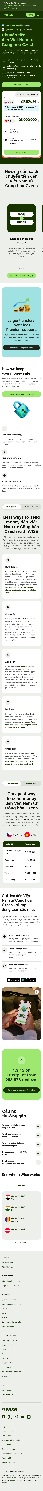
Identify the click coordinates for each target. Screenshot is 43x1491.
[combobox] (9, 102)
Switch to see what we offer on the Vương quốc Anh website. (20, 7)
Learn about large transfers (21, 348)
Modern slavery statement (12, 1453)
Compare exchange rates (12, 1322)
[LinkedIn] (29, 1417)
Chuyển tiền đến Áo (18, 1229)
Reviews (5, 1376)
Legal (4, 1427)
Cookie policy (7, 1436)
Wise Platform (7, 1267)
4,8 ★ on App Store (17, 25)
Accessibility (7, 1458)
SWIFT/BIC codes (8, 1309)
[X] (10, 1417)
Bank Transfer (12, 567)
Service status (7, 1395)
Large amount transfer (10, 1286)
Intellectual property (10, 1462)
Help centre (6, 1390)
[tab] (11, 506)
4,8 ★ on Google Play (18, 30)
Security (5, 1350)
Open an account (21, 85)
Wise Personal (7, 1262)
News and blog (7, 1345)
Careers (5, 1358)
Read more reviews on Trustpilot (21, 1090)
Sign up (30, 15)
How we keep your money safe (21, 394)
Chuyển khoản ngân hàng (15, 571)
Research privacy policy (11, 1440)
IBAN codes (6, 1313)
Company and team (9, 1341)
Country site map (8, 1449)
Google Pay (11, 614)
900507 (13, 1480)
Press (4, 1354)
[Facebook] (3, 1417)
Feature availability (9, 1326)
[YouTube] (22, 1417)
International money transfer (13, 1281)
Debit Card (10, 709)
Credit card (11, 748)
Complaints (6, 1445)
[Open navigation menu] (38, 14)
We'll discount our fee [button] (15, 109)
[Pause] (37, 992)
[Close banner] (38, 5)
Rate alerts (6, 1317)
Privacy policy (7, 1431)
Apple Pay (10, 661)
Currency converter (9, 1300)
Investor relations (9, 1363)
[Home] (8, 15)
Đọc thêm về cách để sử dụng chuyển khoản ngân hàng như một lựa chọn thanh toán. (20, 590)
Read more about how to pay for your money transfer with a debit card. (21, 724)
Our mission (6, 1367)
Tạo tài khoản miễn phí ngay (21, 275)
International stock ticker (11, 1304)
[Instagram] (16, 1417)
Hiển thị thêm (20, 1242)
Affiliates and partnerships (12, 1372)
